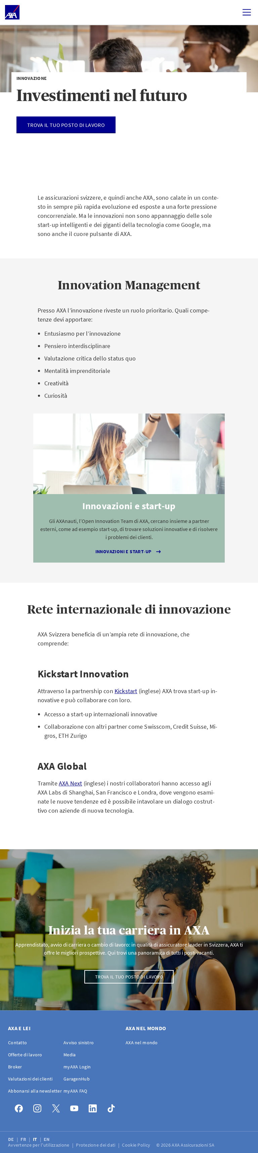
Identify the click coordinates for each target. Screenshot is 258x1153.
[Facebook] (21, 1107)
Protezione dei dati (96, 1145)
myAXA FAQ (75, 1091)
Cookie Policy (136, 1145)
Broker (15, 1067)
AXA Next (70, 783)
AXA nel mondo (142, 1043)
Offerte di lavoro (25, 1055)
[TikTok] (113, 1107)
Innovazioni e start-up (123, 551)
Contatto (17, 1043)
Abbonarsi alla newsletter (35, 1091)
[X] (57, 1107)
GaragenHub (76, 1079)
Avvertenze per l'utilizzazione (39, 1145)
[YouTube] (76, 1107)
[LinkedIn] (94, 1107)
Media (69, 1055)
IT (35, 1139)
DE (11, 1139)
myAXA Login (77, 1067)
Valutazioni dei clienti (30, 1079)
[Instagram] (39, 1107)
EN (47, 1139)
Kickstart (126, 691)
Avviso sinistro (78, 1043)
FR (23, 1139)
